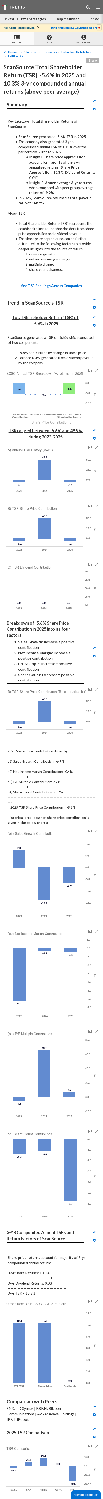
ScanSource (15, 55)
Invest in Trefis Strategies (25, 19)
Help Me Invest (67, 19)
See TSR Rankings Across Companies (51, 285)
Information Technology (41, 52)
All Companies (13, 52)
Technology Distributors (76, 52)
